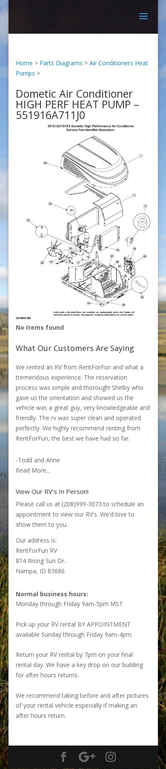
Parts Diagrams (61, 63)
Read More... (33, 470)
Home (24, 63)
